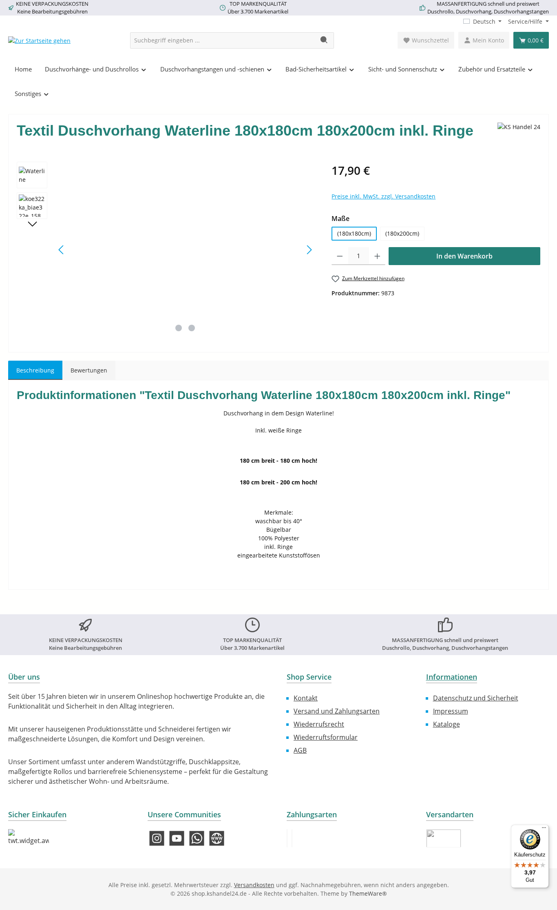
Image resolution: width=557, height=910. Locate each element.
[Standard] (443, 838)
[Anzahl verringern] (340, 256)
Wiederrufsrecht (319, 724)
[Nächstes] (309, 249)
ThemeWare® (368, 893)
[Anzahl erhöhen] (377, 256)
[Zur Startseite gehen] (39, 40)
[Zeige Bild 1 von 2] (178, 328)
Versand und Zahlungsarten (337, 711)
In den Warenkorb (464, 256)
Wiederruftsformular (326, 737)
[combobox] (222, 40)
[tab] (35, 370)
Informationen (451, 677)
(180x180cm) (354, 233)
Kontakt (306, 698)
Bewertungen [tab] (89, 370)
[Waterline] (185, 249)
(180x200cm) (402, 233)
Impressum (450, 711)
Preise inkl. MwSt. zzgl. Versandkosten (383, 196)
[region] (166, 249)
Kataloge (446, 724)
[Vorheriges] (61, 249)
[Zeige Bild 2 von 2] (191, 328)
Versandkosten (254, 885)
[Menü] (544, 829)
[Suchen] (324, 40)
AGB (300, 750)
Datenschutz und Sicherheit (475, 698)
